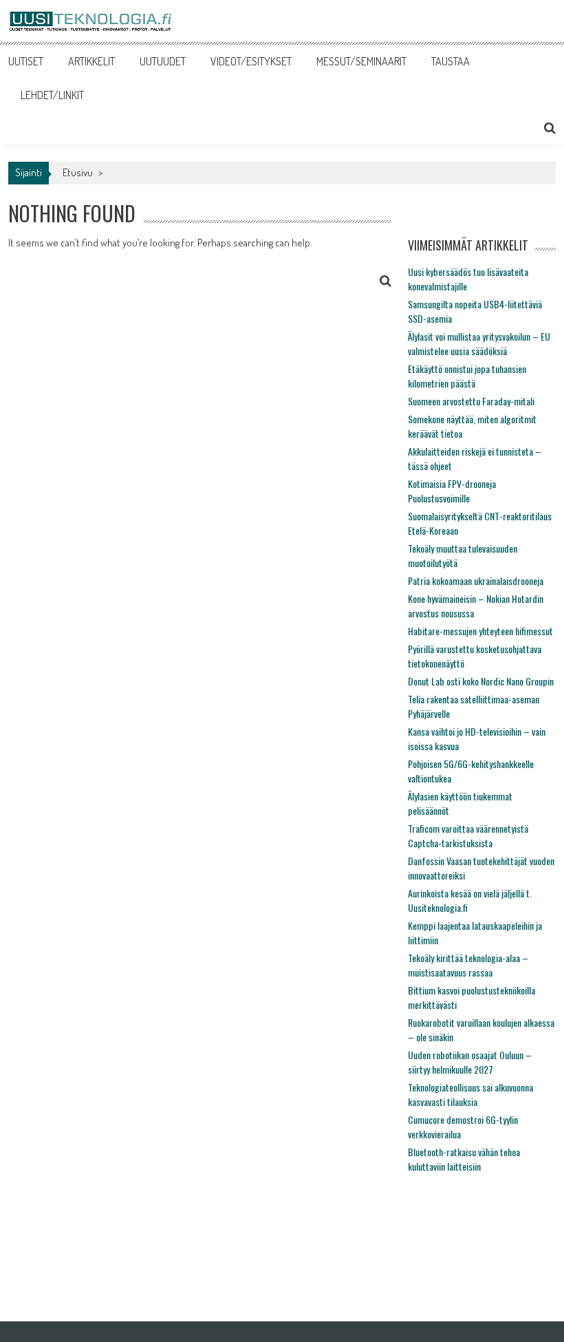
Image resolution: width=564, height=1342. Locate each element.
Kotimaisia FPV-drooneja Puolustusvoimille (452, 490)
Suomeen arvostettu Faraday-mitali (471, 401)
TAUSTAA (450, 61)
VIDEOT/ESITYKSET (251, 61)
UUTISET (25, 61)
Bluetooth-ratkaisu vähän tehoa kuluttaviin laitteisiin (464, 1158)
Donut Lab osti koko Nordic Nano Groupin (481, 681)
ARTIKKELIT (91, 61)
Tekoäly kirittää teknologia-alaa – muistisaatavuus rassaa (468, 964)
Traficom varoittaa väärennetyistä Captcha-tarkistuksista (468, 835)
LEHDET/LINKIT (52, 95)
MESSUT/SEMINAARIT (361, 61)
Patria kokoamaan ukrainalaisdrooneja (475, 580)
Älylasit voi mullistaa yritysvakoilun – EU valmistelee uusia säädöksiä (479, 343)
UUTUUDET (163, 61)
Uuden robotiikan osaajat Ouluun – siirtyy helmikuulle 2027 (470, 1061)
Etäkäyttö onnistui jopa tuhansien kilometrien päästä (467, 375)
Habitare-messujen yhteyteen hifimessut (480, 631)
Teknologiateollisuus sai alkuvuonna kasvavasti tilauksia (470, 1094)
